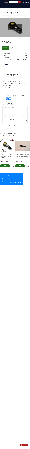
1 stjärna (4, 107)
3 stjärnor (6, 107)
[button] (2, 2)
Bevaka (5, 48)
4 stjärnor (8, 107)
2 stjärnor (5, 107)
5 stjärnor (9, 107)
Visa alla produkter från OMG (18, 59)
